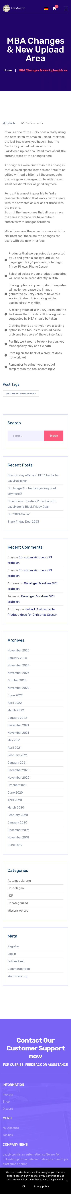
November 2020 (18, 777)
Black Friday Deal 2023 (23, 521)
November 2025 (18, 650)
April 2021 (14, 747)
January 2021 (17, 762)
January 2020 (17, 822)
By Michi (10, 123)
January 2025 (17, 658)
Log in (12, 954)
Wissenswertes (18, 910)
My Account (11, 1128)
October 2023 (17, 680)
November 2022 (18, 688)
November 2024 (18, 665)
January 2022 (17, 718)
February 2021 (17, 755)
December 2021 (18, 725)
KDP (10, 895)
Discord (8, 1108)
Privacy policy (41, 1186)
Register (13, 946)
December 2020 (18, 770)
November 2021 (18, 732)
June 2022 (15, 695)
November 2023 (18, 673)
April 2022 (15, 703)
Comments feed (19, 969)
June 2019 (15, 845)
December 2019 (18, 830)
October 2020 (17, 785)
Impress (8, 1094)
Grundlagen (16, 888)
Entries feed (16, 961)
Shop (6, 1101)
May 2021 (14, 740)
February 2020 (18, 815)
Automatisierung (19, 880)
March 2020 (16, 807)
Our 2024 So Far (19, 514)
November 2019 (18, 837)
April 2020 (15, 800)
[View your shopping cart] (54, 8)
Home (8, 70)
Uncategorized (18, 903)
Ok (23, 1186)
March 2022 (16, 710)
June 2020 (15, 792)
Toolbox (8, 1135)
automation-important (21, 393)
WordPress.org (17, 976)
